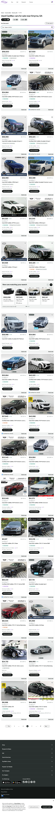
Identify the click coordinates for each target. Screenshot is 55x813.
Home (2, 12)
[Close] (53, 800)
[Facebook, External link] (26, 782)
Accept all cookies (47, 807)
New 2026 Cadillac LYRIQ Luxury (20, 300)
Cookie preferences (34, 807)
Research (24, 2)
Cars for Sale (8, 12)
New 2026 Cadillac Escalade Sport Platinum (8, 300)
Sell (17, 2)
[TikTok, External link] (24, 782)
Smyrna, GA (14, 12)
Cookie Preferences (5, 798)
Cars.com (9, 806)
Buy (12, 2)
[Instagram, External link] (32, 782)
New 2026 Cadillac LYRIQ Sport (33, 300)
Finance (31, 2)
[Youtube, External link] (29, 782)
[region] (27, 805)
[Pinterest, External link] (34, 782)
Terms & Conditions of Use (7, 789)
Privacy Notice (4, 791)
